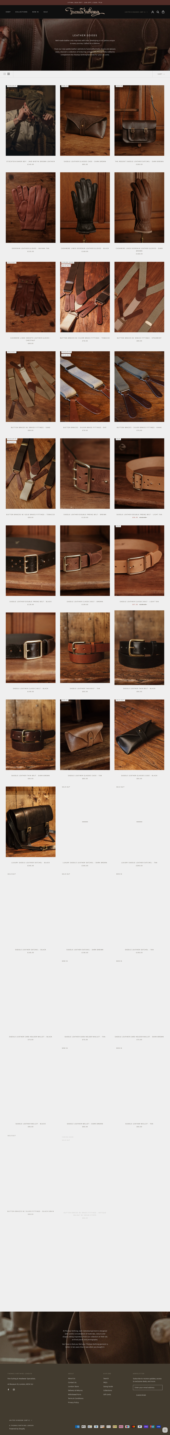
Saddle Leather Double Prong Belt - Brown (85, 514)
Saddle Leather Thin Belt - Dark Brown (30, 776)
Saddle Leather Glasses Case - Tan (85, 776)
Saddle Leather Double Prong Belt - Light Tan (139, 514)
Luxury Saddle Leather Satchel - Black (30, 863)
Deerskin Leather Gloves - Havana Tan (30, 248)
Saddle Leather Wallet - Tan (139, 1124)
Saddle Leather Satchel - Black (30, 950)
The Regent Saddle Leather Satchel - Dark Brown (139, 161)
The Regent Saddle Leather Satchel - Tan (85, 1300)
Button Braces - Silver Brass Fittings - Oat (85, 427)
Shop (8, 12)
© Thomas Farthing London (21, 1425)
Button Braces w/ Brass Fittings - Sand (30, 427)
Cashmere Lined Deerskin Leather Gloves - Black (85, 248)
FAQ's (105, 1382)
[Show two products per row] (5, 74)
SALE (46, 12)
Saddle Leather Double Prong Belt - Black (31, 602)
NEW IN (35, 12)
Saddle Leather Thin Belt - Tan (85, 688)
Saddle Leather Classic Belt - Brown (85, 602)
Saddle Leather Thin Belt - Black (139, 688)
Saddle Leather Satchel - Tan (139, 950)
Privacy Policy (73, 1402)
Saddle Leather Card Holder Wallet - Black (30, 1037)
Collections (21, 12)
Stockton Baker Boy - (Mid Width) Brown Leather (30, 161)
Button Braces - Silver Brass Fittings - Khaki (139, 427)
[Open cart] (163, 12)
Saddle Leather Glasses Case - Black (139, 776)
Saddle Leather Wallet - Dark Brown (85, 1124)
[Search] (158, 12)
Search (106, 1378)
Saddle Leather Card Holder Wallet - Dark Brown (139, 1037)
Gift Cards (107, 1394)
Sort (160, 74)
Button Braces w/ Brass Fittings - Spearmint (139, 338)
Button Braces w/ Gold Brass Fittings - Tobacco (30, 514)
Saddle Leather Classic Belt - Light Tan (139, 602)
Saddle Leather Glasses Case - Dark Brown (85, 161)
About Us (71, 1378)
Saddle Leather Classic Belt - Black (30, 688)
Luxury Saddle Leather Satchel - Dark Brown (85, 863)
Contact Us (72, 1382)
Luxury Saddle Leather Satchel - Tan (139, 863)
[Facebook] (8, 1389)
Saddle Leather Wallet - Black (31, 1124)
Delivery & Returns (75, 1390)
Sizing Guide (108, 1386)
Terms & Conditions (75, 1398)
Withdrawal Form (74, 1394)
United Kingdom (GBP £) (135, 12)
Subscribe (141, 1395)
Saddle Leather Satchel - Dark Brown (85, 950)
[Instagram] (14, 1389)
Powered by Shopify (17, 1429)
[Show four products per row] (9, 74)
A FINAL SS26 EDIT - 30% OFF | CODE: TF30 (85, 2)
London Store (73, 1386)
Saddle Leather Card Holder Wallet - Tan (85, 1037)
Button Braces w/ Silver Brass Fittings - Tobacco (85, 338)
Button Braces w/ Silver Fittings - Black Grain (30, 1211)
